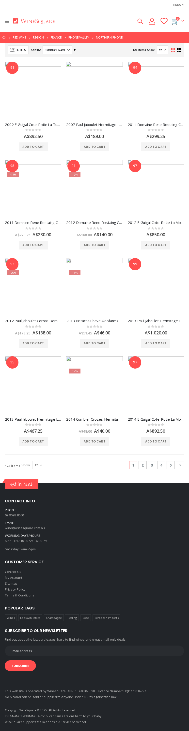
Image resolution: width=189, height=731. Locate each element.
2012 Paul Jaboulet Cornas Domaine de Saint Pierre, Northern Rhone (33, 320)
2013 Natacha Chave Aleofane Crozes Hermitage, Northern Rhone (94, 320)
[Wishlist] (164, 21)
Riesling (72, 618)
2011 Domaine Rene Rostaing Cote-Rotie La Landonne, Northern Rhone (33, 222)
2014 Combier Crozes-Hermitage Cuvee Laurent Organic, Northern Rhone (94, 419)
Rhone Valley (78, 37)
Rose (85, 618)
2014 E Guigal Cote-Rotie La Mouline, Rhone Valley (156, 419)
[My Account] (152, 21)
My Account (13, 577)
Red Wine (19, 37)
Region (38, 37)
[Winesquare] (34, 21)
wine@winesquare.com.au (25, 528)
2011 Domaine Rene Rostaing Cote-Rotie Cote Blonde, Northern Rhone (156, 124)
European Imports (106, 618)
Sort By (35, 50)
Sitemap (11, 583)
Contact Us (13, 571)
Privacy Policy (15, 589)
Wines (11, 618)
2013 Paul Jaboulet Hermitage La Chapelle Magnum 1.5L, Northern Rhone (156, 320)
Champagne (54, 618)
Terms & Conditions (19, 595)
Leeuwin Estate (30, 618)
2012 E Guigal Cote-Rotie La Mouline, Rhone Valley (156, 222)
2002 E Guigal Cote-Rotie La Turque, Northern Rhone (33, 124)
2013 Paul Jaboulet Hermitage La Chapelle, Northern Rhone (33, 419)
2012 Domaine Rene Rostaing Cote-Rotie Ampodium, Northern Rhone (94, 222)
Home (4, 38)
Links (177, 5)
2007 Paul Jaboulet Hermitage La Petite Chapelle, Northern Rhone (94, 124)
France (56, 37)
